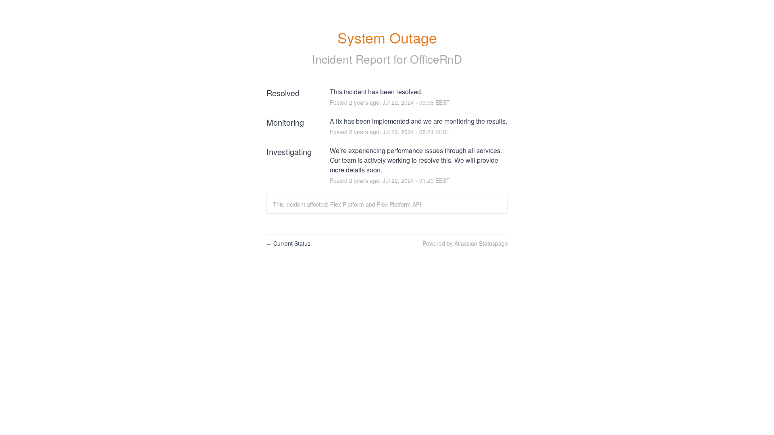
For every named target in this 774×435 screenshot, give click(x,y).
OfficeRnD (436, 59)
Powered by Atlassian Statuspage (465, 243)
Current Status (288, 243)
